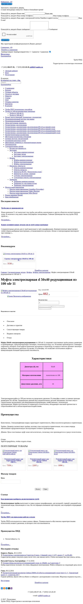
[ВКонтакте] (2, 588)
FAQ (7, 100)
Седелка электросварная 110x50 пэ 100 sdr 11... (19, 259)
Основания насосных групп (15, 140)
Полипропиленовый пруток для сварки (19, 119)
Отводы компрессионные (23, 168)
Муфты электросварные (23, 164)
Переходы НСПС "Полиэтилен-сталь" (28, 172)
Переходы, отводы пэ (17, 166)
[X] (9, 588)
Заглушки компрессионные (24, 152)
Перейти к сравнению (9, 50)
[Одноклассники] (4, 588)
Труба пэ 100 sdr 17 (17, 115)
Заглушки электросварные (23, 156)
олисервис (6, 55)
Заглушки (13, 150)
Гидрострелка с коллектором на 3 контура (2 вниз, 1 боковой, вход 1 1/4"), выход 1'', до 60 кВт (37, 555)
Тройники (13, 179)
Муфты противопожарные (23, 162)
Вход (7, 73)
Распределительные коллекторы (17, 135)
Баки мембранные (11, 197)
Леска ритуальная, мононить (15, 123)
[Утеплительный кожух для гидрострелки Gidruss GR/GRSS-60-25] (39, 454)
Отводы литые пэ (20, 170)
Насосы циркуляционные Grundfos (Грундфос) (27, 189)
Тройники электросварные (24, 185)
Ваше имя (48, 13)
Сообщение (53, 29)
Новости (8, 96)
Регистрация (9, 75)
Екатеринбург (6, 84)
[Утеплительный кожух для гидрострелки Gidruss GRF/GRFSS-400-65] (14, 454)
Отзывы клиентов (11, 102)
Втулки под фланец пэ (18, 148)
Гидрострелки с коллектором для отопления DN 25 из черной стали (30, 127)
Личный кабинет (11, 71)
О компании (9, 88)
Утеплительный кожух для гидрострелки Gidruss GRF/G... (13, 460)
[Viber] (11, 588)
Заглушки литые (20, 154)
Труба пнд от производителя (12, 208)
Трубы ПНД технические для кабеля (18, 109)
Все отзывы (5, 581)
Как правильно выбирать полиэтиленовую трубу (20, 499)
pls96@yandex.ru (36, 67)
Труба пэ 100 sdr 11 (17, 113)
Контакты (8, 104)
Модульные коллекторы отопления (18, 137)
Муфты (12, 158)
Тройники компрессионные (24, 181)
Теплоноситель (10, 144)
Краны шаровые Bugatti (14, 195)
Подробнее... (5, 513)
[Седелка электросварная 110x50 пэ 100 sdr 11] (19, 254)
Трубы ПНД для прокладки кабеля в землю (18, 517)
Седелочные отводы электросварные (27, 177)
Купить (6, 267)
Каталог (8, 90)
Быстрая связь (6, 4)
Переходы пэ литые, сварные (24, 174)
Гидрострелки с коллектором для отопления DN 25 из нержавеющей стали (32, 131)
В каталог (8, 106)
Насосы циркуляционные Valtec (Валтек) (25, 191)
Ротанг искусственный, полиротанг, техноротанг (23, 117)
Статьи (7, 98)
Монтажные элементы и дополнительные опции (23, 142)
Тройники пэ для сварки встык (25, 183)
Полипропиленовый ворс (14, 121)
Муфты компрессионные (23, 160)
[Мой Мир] (7, 588)
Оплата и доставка (12, 94)
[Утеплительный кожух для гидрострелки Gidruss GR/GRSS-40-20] (65, 454)
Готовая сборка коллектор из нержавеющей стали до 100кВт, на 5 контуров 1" (31, 563)
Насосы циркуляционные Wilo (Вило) (23, 193)
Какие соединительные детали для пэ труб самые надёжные (24, 225)
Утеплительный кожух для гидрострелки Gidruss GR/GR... (39, 460)
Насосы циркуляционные (14, 187)
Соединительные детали (14, 146)
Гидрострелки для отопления (16, 125)
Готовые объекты (11, 92)
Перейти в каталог (41, 270)
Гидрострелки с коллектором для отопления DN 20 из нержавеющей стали (32, 133)
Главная (4, 272)
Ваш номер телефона (61, 16)
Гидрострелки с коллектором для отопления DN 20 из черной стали (30, 129)
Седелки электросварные (23, 176)
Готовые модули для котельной (16, 139)
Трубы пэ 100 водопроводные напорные (20, 111)
